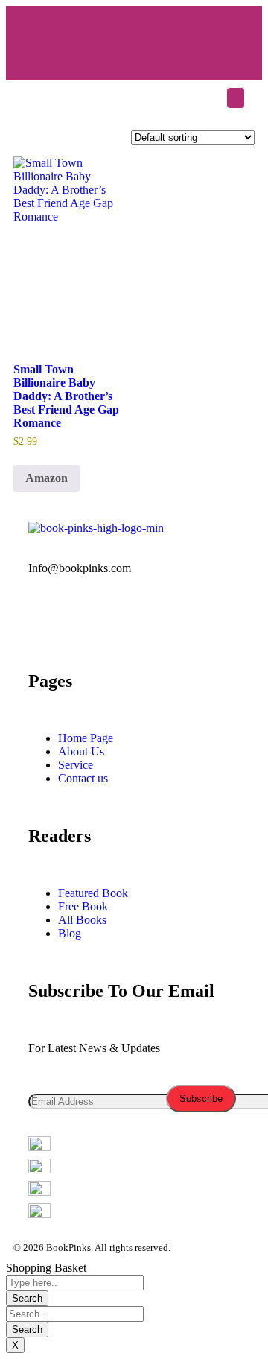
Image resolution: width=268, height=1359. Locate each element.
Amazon (46, 478)
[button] (235, 98)
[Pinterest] (207, 620)
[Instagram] (224, 35)
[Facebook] (93, 35)
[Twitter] (137, 35)
